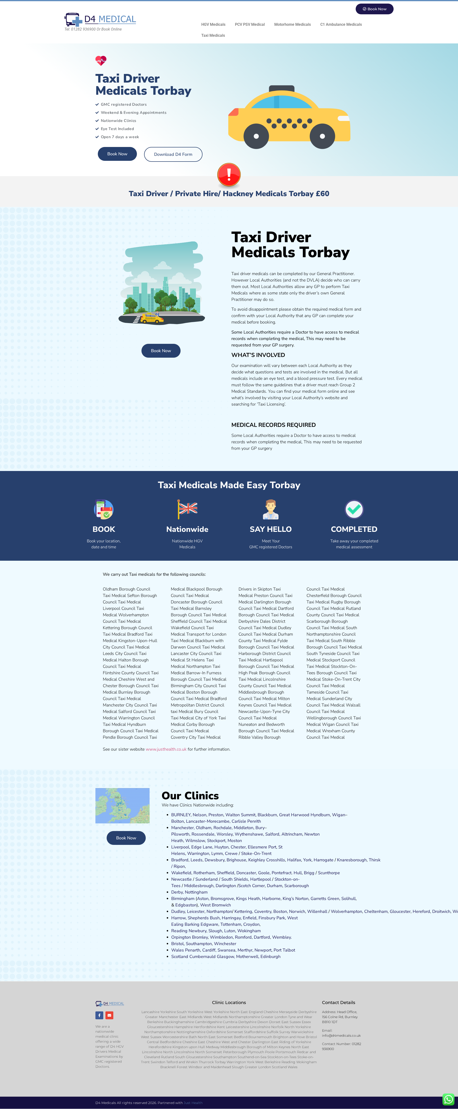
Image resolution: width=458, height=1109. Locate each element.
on (239, 840)
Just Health (193, 1103)
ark (282, 918)
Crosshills (275, 860)
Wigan (338, 815)
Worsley (225, 834)
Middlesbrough (198, 886)
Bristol (177, 944)
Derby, (177, 892)
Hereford (421, 911)
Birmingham (182, 898)
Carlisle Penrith (246, 821)
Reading (179, 931)
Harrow (178, 918)
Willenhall (317, 911)
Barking (192, 924)
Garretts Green (325, 898)
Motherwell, (247, 956)
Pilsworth (180, 834)
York (307, 860)
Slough (214, 931)
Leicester (195, 911)
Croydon (251, 924)
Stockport (216, 840)
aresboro (350, 860)
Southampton (199, 944)
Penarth (192, 950)
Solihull (348, 898)
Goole (264, 873)
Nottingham (196, 892)
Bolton (177, 821)
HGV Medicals (213, 24)
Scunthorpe (329, 873)
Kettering (242, 911)
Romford (243, 937)
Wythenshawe (249, 834)
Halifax (294, 860)
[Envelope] (109, 1015)
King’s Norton (295, 898)
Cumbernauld (202, 956)
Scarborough (296, 886)
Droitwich (441, 911)
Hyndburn (320, 815)
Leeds (197, 860)
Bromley (200, 937)
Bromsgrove (222, 898)
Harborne (271, 898)
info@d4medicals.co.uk (341, 1035)
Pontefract (281, 873)
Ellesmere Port (262, 847)
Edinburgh (270, 956)
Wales (177, 950)
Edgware (209, 924)
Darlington (226, 886)
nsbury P (270, 918)
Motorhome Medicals (292, 24)
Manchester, (183, 828)
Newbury (197, 931)
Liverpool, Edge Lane (191, 847)
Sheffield (225, 873)
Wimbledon (221, 937)
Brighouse (236, 860)
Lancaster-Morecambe (207, 821)
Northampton (219, 911)
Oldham (203, 828)
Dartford (262, 937)
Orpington (181, 937)
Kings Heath (248, 898)
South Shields (234, 879)
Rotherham (204, 873)
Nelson (199, 815)
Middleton (243, 828)
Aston (202, 898)
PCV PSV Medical (250, 24)
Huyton (221, 847)
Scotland (179, 956)
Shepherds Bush (204, 918)
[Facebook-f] (99, 1015)
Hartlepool (260, 879)
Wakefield (181, 873)
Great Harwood (294, 815)
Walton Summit (240, 815)
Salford (272, 834)
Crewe (231, 853)
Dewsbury (214, 860)
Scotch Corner (251, 886)
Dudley (178, 911)
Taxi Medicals (213, 35)
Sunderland (206, 879)
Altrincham (291, 834)
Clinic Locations (229, 1002)
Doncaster (246, 873)
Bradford (179, 860)
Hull (298, 873)
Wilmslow (195, 840)
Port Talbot (284, 950)
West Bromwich (215, 905)
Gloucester (400, 911)
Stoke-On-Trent (256, 853)
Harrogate (323, 860)
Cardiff (208, 950)
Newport (263, 950)
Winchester (225, 944)
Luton (229, 931)
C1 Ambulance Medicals (341, 24)
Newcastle (181, 879)
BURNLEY (181, 815)
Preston (215, 815)
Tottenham (230, 924)
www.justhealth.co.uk (166, 749)
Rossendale (203, 834)
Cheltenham (376, 911)
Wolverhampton (346, 911)
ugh (363, 860)
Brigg (309, 873)
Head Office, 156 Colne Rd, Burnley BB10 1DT (340, 1017)
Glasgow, (226, 956)
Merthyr (245, 950)
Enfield (249, 918)
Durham (274, 886)
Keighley (256, 860)
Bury (260, 828)
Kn (339, 860)
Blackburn (267, 815)
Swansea (226, 950)
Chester (238, 847)
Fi (260, 918)
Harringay (231, 918)
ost (234, 840)
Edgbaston (185, 905)
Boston (280, 911)
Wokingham (249, 931)
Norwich (297, 911)
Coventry (262, 911)
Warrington (198, 853)
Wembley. (282, 937)
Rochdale (222, 828)
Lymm (217, 853)
